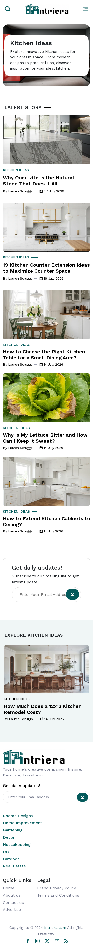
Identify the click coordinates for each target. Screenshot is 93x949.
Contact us (13, 902)
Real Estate (14, 866)
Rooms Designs (18, 815)
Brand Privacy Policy (56, 888)
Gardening (13, 830)
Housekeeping (17, 844)
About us (12, 895)
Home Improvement (22, 822)
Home (8, 888)
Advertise (12, 909)
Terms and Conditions (58, 895)
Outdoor (11, 859)
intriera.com (55, 927)
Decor (9, 837)
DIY (6, 851)
